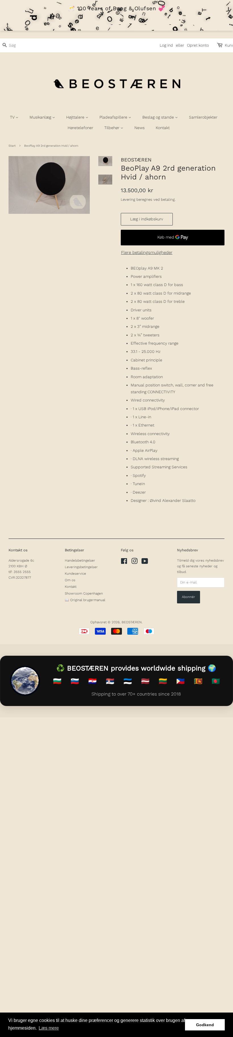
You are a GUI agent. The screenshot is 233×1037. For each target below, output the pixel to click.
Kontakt (163, 127)
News (139, 127)
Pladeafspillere (113, 117)
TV (13, 117)
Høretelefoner (80, 127)
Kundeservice (75, 574)
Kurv (229, 45)
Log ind (166, 45)
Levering (128, 199)
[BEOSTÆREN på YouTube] (145, 562)
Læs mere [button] (49, 1028)
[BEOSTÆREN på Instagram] (134, 562)
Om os (70, 580)
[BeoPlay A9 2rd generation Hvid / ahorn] (49, 185)
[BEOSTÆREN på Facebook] (124, 562)
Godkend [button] (205, 1024)
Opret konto (198, 45)
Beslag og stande (158, 117)
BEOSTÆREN (132, 622)
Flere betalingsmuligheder (146, 252)
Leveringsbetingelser (81, 567)
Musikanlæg (41, 117)
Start (12, 146)
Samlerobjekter (203, 117)
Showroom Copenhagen (84, 593)
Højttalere (76, 117)
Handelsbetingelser (80, 560)
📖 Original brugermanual (85, 600)
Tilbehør (112, 127)
